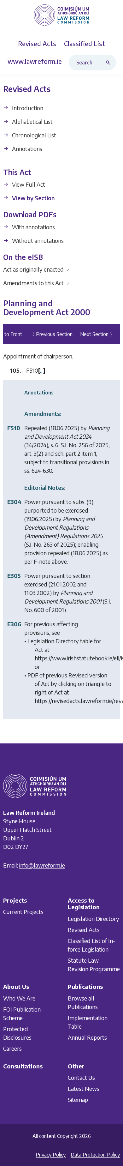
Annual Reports (87, 1037)
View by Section (33, 197)
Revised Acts (84, 929)
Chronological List (33, 135)
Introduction (27, 107)
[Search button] (109, 62)
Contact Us (81, 1077)
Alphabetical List (32, 121)
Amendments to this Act (36, 282)
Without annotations (37, 240)
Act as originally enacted (36, 269)
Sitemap (78, 1099)
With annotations (33, 227)
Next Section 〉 (97, 334)
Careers (12, 1048)
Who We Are (19, 997)
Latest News (83, 1088)
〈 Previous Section (51, 334)
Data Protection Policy (95, 1154)
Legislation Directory (93, 918)
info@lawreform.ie (42, 865)
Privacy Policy (51, 1154)
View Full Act (28, 184)
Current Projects (23, 911)
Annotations (26, 148)
